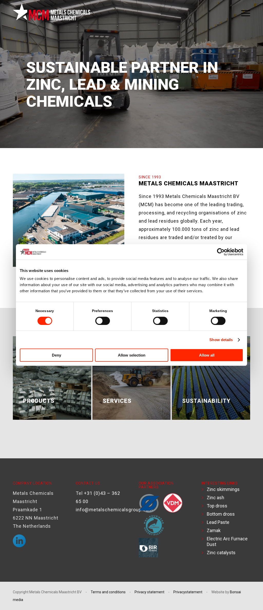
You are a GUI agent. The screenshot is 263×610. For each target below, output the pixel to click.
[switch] (102, 321)
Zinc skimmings (223, 489)
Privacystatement (187, 592)
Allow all (206, 355)
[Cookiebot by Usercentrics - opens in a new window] (220, 252)
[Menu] (243, 13)
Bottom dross (221, 514)
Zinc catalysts (221, 552)
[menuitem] (243, 13)
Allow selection (131, 355)
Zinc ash (215, 497)
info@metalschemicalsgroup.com (114, 509)
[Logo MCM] (51, 13)
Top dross (217, 505)
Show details (221, 340)
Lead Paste (218, 522)
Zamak (214, 530)
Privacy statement (149, 592)
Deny (56, 355)
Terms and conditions (108, 592)
